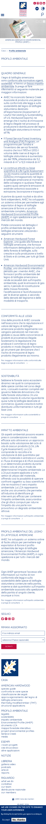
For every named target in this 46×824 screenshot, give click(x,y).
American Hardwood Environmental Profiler (24, 267)
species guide (8, 688)
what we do (7, 781)
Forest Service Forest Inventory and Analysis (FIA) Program (22, 140)
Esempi (5, 741)
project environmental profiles (17, 730)
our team (6, 786)
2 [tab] (40, 21)
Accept (6, 819)
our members (8, 792)
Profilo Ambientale (14, 710)
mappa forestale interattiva (15, 728)
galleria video (8, 764)
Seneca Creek (8, 733)
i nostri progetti (9, 744)
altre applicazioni (10, 750)
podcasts (6, 767)
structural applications (13, 705)
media (4, 736)
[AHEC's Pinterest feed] (41, 3)
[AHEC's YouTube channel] (34, 3)
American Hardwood (15, 685)
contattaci (6, 783)
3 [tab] (44, 21)
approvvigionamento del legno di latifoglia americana (19, 698)
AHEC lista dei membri (24, 799)
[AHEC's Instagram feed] (38, 3)
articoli (4, 769)
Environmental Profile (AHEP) (17, 722)
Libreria (6, 761)
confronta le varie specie (14, 691)
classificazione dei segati (14, 694)
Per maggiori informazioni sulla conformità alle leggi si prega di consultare (21, 361)
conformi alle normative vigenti (25, 80)
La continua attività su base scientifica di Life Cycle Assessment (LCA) (23, 170)
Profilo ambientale (17, 51)
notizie (6, 755)
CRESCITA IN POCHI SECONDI (22, 42)
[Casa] (9, 667)
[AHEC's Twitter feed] (2, 619)
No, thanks (19, 819)
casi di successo (9, 747)
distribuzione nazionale (13, 789)
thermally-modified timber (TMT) (18, 702)
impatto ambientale (11, 719)
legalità (5, 714)
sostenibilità (7, 716)
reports (5, 772)
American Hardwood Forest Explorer (19, 240)
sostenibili (6, 83)
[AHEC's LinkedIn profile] (44, 3)
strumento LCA (9, 725)
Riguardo (7, 777)
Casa (3, 51)
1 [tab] (37, 21)
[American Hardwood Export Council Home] (23, 8)
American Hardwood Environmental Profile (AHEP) (19, 214)
